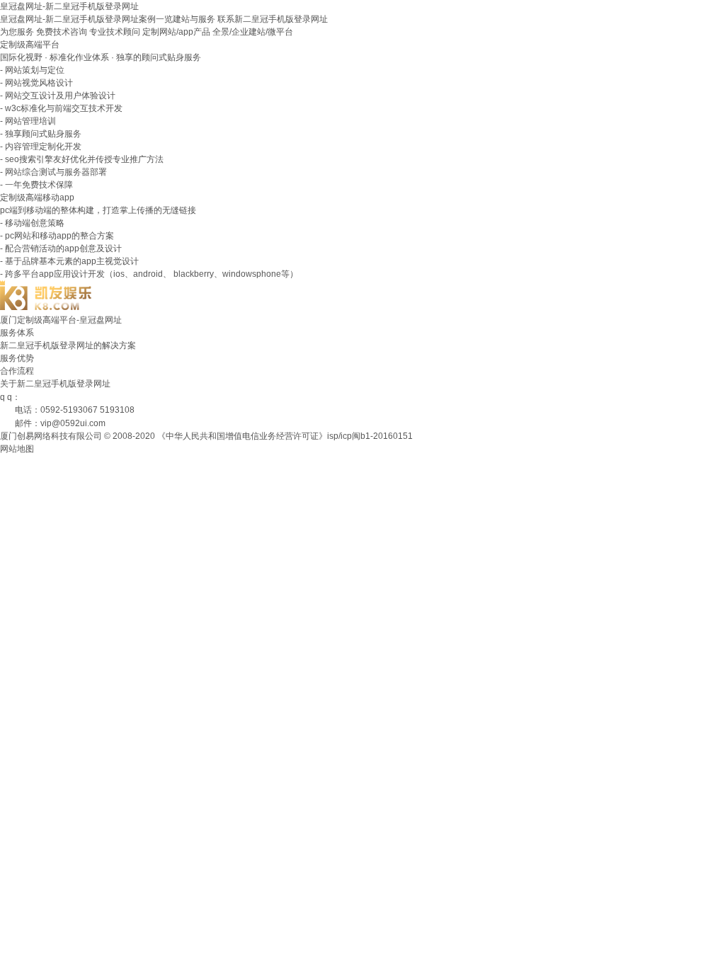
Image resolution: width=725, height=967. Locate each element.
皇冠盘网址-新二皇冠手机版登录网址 (69, 6)
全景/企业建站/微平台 (252, 32)
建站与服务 (194, 19)
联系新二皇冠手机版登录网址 (272, 19)
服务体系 (17, 333)
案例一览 (156, 19)
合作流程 (17, 371)
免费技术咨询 (61, 32)
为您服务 (17, 32)
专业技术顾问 (114, 32)
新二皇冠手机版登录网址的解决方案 (68, 345)
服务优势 (17, 358)
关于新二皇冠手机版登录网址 (55, 384)
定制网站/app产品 (176, 32)
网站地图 (17, 449)
